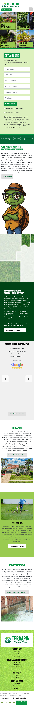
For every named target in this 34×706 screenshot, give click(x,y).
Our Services (17, 654)
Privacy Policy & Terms (15, 127)
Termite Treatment (17, 667)
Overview (17, 652)
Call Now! (17, 684)
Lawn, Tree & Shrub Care (17, 455)
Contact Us (17, 688)
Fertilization (17, 662)
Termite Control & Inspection (17, 592)
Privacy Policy (23, 696)
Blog (17, 675)
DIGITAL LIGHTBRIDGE (19, 698)
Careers (17, 677)
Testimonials (17, 656)
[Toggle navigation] (31, 9)
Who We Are (7, 176)
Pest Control (17, 664)
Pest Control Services (17, 546)
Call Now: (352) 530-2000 (15, 330)
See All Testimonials (17, 414)
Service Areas (17, 686)
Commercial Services (17, 669)
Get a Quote (6, 10)
